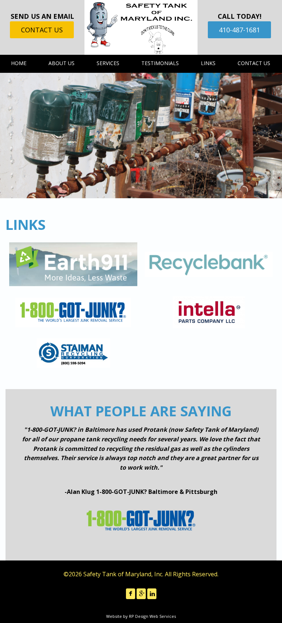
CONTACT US (42, 29)
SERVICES (108, 63)
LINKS (208, 63)
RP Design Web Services (152, 616)
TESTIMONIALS (160, 63)
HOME (18, 63)
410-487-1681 (239, 29)
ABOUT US (61, 63)
